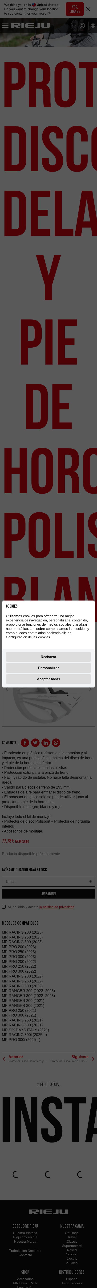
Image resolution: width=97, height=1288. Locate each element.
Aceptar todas (48, 679)
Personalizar (48, 668)
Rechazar (48, 657)
